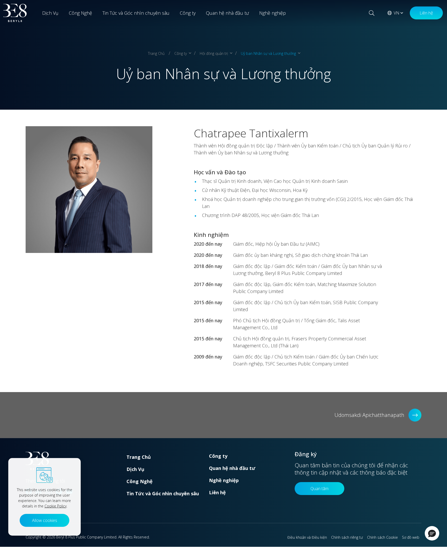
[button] (432, 533)
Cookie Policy (55, 506)
